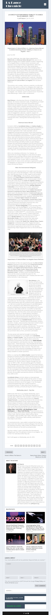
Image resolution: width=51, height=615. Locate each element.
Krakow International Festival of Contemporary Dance (25, 190)
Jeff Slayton (22, 18)
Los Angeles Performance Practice (23, 267)
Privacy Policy (39, 581)
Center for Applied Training (32, 180)
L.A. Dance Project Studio (17, 269)
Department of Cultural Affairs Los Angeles (20, 80)
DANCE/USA (11, 60)
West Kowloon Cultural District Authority (28, 177)
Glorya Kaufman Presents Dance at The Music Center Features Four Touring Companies (15, 527)
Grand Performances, (36, 264)
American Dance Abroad (24, 60)
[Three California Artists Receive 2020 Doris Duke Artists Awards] (35, 539)
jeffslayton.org (35, 503)
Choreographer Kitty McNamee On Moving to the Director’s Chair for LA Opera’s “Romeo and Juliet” (35, 527)
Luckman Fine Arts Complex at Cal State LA (20, 266)
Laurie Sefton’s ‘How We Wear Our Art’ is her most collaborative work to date (15, 548)
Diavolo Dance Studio (32, 269)
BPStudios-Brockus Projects (15, 271)
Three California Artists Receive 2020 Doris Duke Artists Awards (34, 548)
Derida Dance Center (36, 199)
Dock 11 (26, 207)
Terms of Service (9, 583)
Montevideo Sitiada (13, 218)
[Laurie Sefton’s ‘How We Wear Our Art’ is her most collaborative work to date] (15, 539)
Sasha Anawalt (37, 340)
